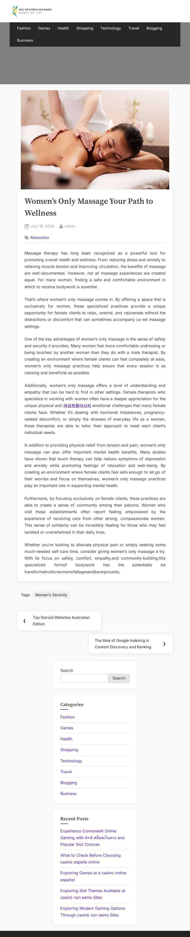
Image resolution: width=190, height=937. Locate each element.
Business (25, 40)
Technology (110, 28)
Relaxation (39, 237)
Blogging (154, 28)
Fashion (24, 28)
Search (66, 670)
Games (44, 28)
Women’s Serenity (51, 595)
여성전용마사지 (77, 405)
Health (63, 28)
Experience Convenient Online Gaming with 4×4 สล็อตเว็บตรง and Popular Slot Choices (92, 837)
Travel (133, 28)
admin (70, 226)
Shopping (84, 28)
